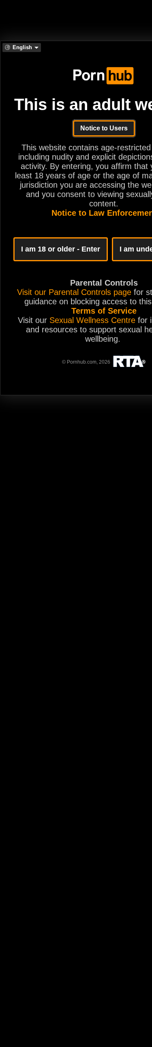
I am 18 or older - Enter (60, 249)
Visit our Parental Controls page (74, 292)
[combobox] (21, 47)
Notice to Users (104, 128)
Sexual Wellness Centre (92, 320)
